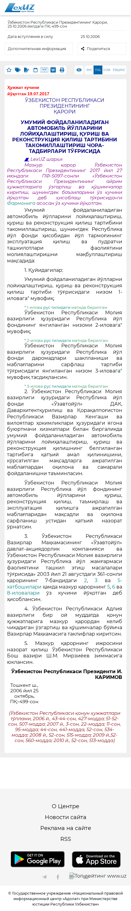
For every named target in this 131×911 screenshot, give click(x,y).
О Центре (65, 806)
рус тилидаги (57, 307)
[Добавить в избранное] (9, 70)
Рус (89, 70)
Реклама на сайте (65, 828)
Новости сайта (66, 817)
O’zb (106, 70)
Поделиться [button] (98, 48)
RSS (65, 839)
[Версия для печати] (62, 70)
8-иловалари (26, 593)
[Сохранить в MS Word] (53, 70)
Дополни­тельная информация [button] (37, 48)
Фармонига (22, 203)
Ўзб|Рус (119, 70)
